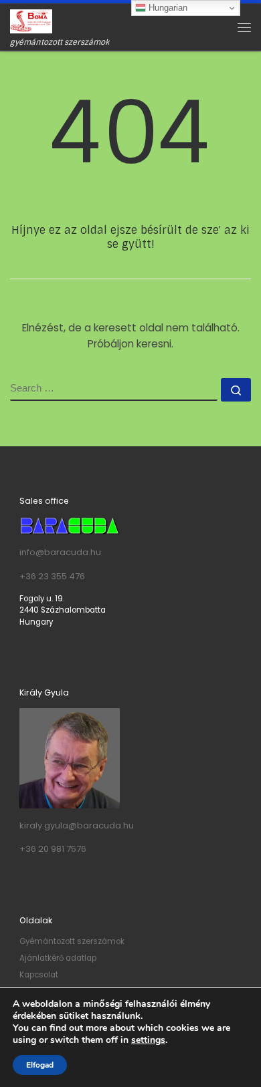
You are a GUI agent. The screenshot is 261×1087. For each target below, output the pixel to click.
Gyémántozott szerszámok (71, 941)
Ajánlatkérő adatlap (57, 958)
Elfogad (40, 1065)
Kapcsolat (38, 974)
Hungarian (166, 8)
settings (148, 1040)
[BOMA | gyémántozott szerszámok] (31, 21)
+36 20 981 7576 (52, 848)
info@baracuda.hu (60, 552)
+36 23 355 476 (52, 576)
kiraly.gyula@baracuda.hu (76, 825)
